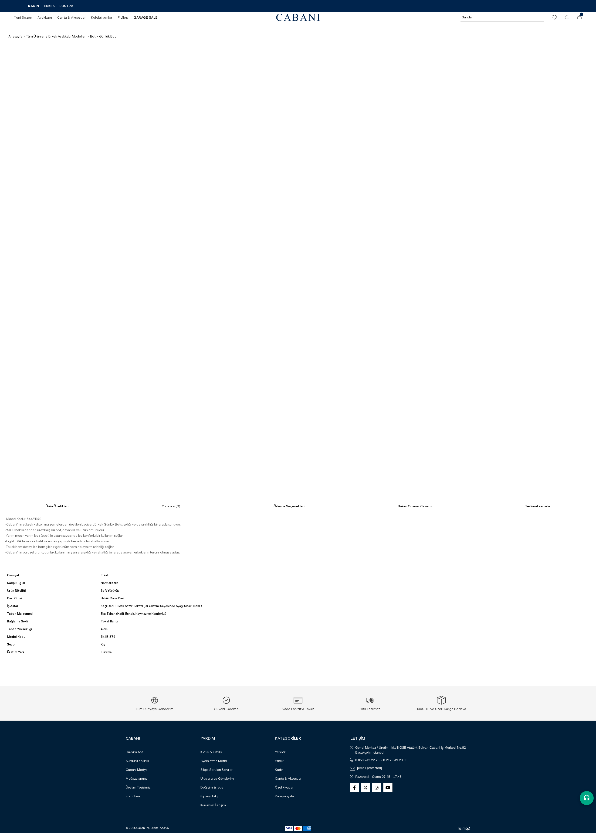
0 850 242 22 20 (367, 760)
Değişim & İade (212, 787)
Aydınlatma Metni (213, 761)
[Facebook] (354, 787)
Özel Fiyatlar (284, 787)
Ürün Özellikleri (57, 506)
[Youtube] (388, 787)
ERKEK (49, 6)
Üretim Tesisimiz (138, 787)
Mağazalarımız (136, 778)
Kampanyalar (285, 796)
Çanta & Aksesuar (288, 778)
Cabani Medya (137, 770)
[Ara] (540, 17)
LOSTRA (66, 6)
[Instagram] (376, 787)
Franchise (133, 796)
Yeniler (280, 752)
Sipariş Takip (210, 796)
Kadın (279, 770)
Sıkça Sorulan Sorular (216, 770)
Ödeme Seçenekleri (289, 506)
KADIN (33, 6)
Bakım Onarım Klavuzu (415, 506)
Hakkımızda (134, 752)
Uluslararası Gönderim (217, 778)
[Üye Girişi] (566, 17)
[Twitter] (365, 787)
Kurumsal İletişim (213, 805)
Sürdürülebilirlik (137, 761)
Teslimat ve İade (537, 506)
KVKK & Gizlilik (211, 752)
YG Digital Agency (157, 827)
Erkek (279, 761)
